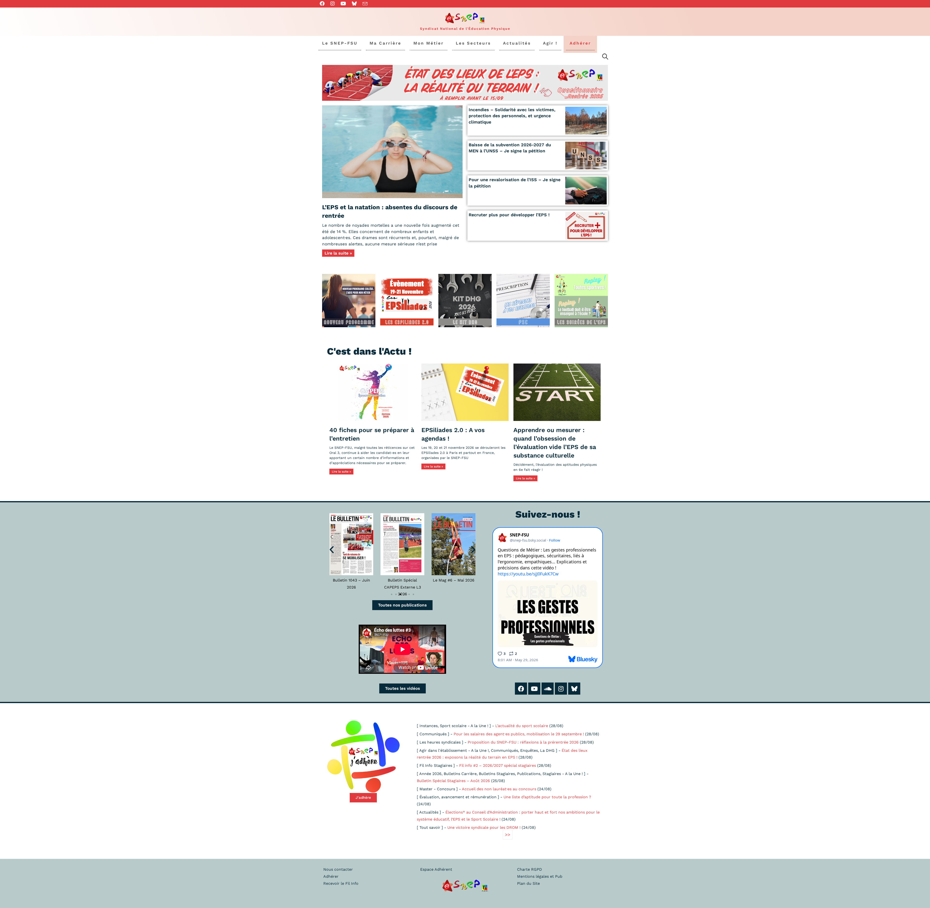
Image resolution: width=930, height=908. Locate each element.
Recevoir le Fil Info (340, 883)
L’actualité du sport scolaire (521, 725)
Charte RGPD (529, 869)
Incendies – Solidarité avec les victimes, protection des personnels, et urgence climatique (512, 115)
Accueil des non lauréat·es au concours (499, 789)
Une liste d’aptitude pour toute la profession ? (547, 797)
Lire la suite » (338, 253)
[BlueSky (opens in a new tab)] (354, 3)
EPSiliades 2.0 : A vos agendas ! (453, 434)
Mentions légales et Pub (539, 876)
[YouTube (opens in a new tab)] (343, 3)
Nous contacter (338, 869)
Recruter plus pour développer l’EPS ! (509, 214)
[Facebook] (521, 689)
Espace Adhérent (436, 869)
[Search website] (605, 57)
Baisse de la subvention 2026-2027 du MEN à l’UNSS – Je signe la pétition (510, 147)
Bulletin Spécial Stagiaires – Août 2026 (453, 780)
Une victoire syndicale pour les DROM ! (483, 827)
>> (507, 834)
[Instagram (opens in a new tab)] (332, 3)
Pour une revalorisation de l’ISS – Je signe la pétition (514, 182)
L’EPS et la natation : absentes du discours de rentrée (389, 211)
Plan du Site (528, 883)
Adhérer (331, 876)
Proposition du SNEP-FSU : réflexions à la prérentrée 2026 (523, 742)
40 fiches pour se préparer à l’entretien (371, 434)
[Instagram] (561, 689)
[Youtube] (534, 689)
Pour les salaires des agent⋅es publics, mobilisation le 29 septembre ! (519, 734)
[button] (331, 549)
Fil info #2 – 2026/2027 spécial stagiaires (497, 765)
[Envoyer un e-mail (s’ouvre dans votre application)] (365, 4)
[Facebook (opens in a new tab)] (323, 3)
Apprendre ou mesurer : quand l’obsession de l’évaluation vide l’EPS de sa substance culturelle (554, 443)
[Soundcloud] (548, 689)
